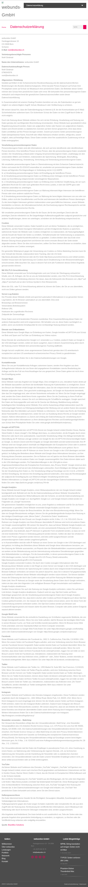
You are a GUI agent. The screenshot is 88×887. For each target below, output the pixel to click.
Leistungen (6, 850)
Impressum (82, 884)
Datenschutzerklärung (27, 27)
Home (4, 27)
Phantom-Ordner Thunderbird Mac (67, 870)
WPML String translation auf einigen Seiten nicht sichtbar (70, 847)
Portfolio (5, 853)
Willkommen (7, 844)
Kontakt (5, 861)
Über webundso (8, 847)
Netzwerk (5, 856)
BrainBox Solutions (16, 825)
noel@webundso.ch (16, 50)
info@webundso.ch (39, 852)
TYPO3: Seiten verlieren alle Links (70, 859)
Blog (4, 858)
